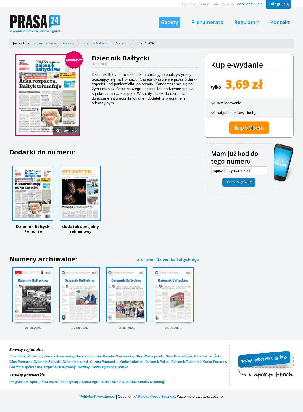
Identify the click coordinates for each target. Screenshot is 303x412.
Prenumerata (207, 22)
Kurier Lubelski (131, 361)
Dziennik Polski (157, 361)
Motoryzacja (70, 382)
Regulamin (247, 22)
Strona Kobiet (137, 382)
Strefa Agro (90, 382)
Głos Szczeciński (207, 356)
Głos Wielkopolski (150, 356)
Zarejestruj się (249, 4)
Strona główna (44, 43)
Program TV (18, 382)
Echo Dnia (17, 356)
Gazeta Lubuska (88, 356)
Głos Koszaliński (179, 356)
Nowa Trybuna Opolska (110, 367)
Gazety (169, 22)
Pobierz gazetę (239, 182)
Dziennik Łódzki (75, 361)
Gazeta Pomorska (103, 361)
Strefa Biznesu (112, 382)
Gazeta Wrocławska (118, 356)
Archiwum (123, 43)
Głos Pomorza (20, 361)
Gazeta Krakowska (58, 356)
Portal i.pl (35, 356)
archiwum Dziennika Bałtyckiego (168, 259)
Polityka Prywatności (97, 397)
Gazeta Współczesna (25, 367)
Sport (34, 382)
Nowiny (84, 367)
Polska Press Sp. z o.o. (157, 397)
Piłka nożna (50, 382)
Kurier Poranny (214, 361)
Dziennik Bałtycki (94, 43)
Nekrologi (157, 382)
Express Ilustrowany (60, 367)
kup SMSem (249, 127)
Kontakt (280, 22)
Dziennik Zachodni (186, 361)
